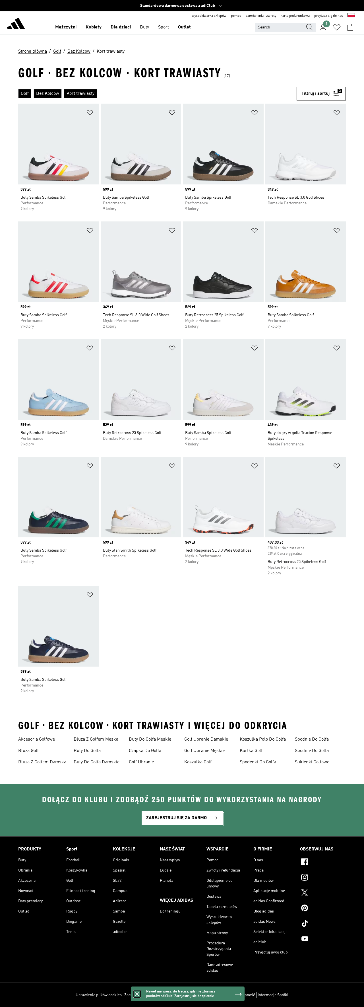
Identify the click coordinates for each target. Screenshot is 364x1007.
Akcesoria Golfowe (36, 739)
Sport (163, 27)
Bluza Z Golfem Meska (96, 739)
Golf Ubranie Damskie (206, 739)
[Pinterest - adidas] (323, 908)
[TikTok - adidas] (323, 924)
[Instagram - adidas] (323, 878)
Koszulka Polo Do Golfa (263, 739)
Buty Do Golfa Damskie (96, 762)
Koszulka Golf (198, 762)
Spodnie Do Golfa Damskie (312, 751)
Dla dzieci (121, 27)
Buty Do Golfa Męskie (150, 739)
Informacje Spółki (273, 995)
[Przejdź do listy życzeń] (337, 27)
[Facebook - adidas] (323, 862)
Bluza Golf (28, 751)
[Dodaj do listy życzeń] (89, 113)
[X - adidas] (323, 893)
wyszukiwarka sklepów (209, 16)
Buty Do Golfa (87, 751)
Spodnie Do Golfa (312, 739)
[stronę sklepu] (16, 24)
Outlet (184, 27)
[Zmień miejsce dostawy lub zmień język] (351, 15)
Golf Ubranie (141, 762)
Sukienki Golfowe (312, 762)
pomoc (236, 16)
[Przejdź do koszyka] (350, 27)
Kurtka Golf (251, 751)
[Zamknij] (137, 994)
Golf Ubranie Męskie (204, 751)
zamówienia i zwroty (261, 16)
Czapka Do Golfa (145, 751)
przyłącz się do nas (328, 16)
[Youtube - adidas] (323, 939)
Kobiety (94, 27)
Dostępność (245, 995)
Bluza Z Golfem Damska (42, 762)
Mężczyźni (65, 27)
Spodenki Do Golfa (258, 762)
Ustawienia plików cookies (99, 995)
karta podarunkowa (295, 16)
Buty (144, 27)
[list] (157, 93)
